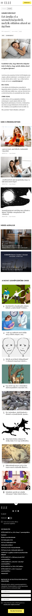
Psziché (9, 8)
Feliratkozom (16, 611)
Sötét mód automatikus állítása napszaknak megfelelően (10, 522)
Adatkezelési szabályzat (7, 545)
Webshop (27, 2)
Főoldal (4, 8)
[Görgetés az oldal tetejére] (16, 503)
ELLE (20, 31)
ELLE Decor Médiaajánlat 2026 (8, 542)
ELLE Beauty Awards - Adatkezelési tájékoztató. (12, 550)
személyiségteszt (9, 35)
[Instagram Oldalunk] (15, 511)
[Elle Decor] (8, 2)
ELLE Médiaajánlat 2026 (7, 540)
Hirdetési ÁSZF (4, 573)
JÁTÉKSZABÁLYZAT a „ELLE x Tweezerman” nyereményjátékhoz (11, 570)
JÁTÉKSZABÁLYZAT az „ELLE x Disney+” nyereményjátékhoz (15, 532)
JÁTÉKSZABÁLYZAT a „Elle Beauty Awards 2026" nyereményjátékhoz (13, 558)
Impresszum (3, 535)
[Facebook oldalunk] (13, 511)
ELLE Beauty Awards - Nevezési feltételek (10, 547)
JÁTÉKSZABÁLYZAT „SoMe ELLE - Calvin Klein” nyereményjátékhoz (12, 563)
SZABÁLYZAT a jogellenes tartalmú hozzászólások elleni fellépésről (14, 553)
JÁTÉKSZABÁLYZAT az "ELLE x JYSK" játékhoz (12, 566)
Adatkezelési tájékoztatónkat (11, 604)
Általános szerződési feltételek (8, 537)
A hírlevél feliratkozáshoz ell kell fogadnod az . (14, 603)
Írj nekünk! (3, 514)
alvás (3, 35)
